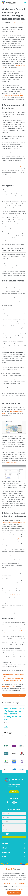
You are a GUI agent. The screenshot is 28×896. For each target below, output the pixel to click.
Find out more (19, 889)
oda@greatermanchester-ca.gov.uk (11, 680)
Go (14, 837)
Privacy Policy (21, 883)
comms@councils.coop (14, 786)
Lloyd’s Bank (12, 154)
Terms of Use (6, 883)
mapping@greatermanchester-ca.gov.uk (13, 678)
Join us (14, 791)
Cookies (14, 883)
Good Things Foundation (8, 686)
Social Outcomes (16, 22)
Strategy (24, 22)
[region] (14, 891)
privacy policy (18, 833)
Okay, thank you (14, 892)
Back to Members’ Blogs (14, 695)
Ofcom (7, 154)
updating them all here (12, 462)
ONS (3, 154)
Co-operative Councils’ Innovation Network (13, 522)
